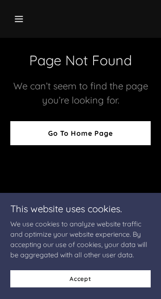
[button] (26, 18)
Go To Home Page (80, 133)
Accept (80, 278)
